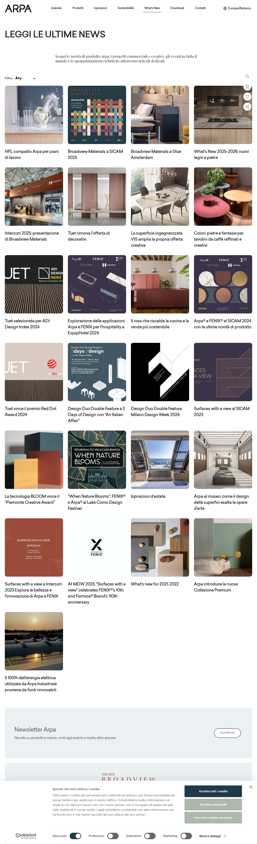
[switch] (113, 836)
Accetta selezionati (213, 804)
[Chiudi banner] (250, 786)
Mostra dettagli (210, 836)
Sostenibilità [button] (126, 8)
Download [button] (177, 8)
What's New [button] (152, 8)
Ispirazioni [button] (100, 8)
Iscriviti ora (227, 732)
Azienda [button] (56, 8)
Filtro (8, 78)
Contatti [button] (200, 8)
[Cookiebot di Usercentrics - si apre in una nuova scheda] (26, 836)
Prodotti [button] (77, 8)
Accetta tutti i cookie (213, 791)
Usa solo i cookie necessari (213, 817)
